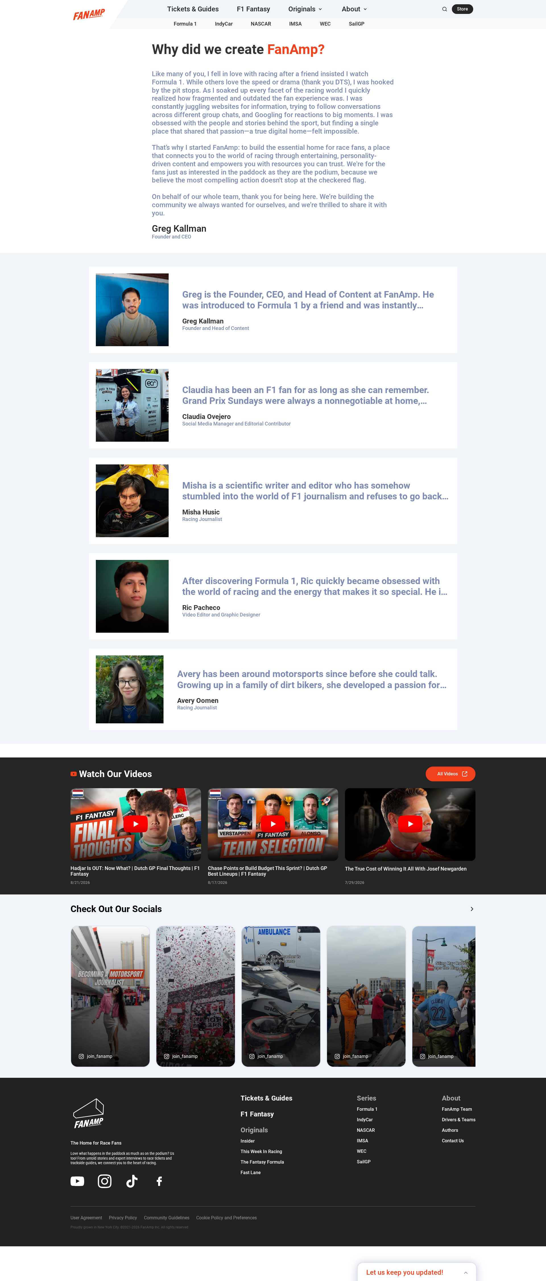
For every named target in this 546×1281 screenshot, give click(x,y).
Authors (450, 1130)
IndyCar (224, 24)
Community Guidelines (166, 1217)
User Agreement (86, 1217)
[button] (306, 9)
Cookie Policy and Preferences (226, 1217)
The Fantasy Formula (262, 1162)
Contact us (453, 1140)
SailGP (357, 24)
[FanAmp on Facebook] (159, 1181)
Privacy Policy (123, 1217)
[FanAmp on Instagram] (472, 909)
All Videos (447, 774)
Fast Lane (251, 1172)
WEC (325, 24)
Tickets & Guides (193, 9)
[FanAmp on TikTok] (132, 1181)
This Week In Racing (261, 1151)
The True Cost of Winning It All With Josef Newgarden (406, 869)
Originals (254, 1130)
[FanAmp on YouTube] (77, 1181)
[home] (89, 14)
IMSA (295, 24)
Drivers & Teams (458, 1119)
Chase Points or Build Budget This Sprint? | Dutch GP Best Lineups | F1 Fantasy (267, 871)
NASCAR (261, 24)
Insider (248, 1141)
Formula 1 (185, 24)
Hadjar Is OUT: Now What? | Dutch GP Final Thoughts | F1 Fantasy (135, 871)
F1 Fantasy (253, 9)
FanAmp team (457, 1109)
